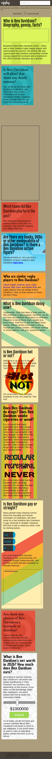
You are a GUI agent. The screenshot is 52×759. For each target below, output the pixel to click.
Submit (19, 715)
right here (18, 262)
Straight (7, 541)
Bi (5, 548)
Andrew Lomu (23, 285)
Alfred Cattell (9, 285)
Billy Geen (16, 287)
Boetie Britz (31, 287)
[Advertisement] (20, 163)
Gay (6, 534)
